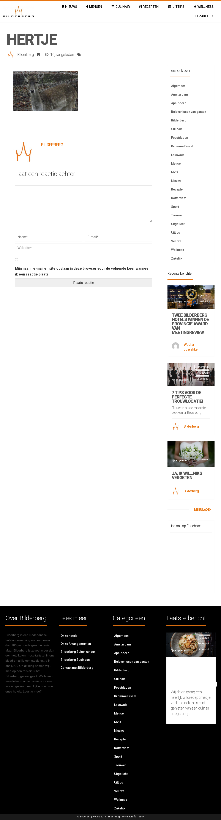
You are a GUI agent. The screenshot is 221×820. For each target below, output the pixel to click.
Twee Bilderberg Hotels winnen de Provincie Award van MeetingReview (190, 324)
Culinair (176, 129)
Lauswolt (177, 155)
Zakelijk (176, 258)
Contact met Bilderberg (77, 667)
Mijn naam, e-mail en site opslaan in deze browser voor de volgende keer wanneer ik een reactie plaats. (82, 271)
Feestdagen (179, 137)
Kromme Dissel (182, 146)
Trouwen (177, 215)
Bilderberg (25, 54)
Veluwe (176, 241)
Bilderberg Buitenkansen (78, 651)
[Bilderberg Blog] (18, 11)
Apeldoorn (178, 103)
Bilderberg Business (75, 659)
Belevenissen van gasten (188, 111)
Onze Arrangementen (76, 643)
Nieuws (176, 181)
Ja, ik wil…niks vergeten (187, 475)
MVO (174, 172)
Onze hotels (69, 635)
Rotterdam (178, 198)
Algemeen (178, 86)
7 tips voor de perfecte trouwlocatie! (187, 397)
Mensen (176, 163)
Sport (175, 206)
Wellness (177, 250)
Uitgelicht (178, 224)
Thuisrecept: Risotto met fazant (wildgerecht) (194, 674)
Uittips (175, 232)
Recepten (177, 189)
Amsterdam (179, 94)
